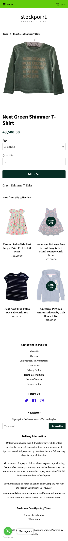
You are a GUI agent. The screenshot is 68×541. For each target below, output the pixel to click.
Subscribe (57, 426)
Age (4, 140)
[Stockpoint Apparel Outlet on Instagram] (42, 401)
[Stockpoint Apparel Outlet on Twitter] (26, 401)
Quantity (8, 155)
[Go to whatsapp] (8, 531)
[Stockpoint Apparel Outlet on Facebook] (34, 401)
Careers (34, 356)
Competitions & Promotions (34, 360)
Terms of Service (34, 379)
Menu (10, 4)
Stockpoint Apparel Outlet (37, 529)
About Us (34, 351)
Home (5, 33)
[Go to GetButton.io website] (8, 538)
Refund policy (34, 384)
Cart (63, 4)
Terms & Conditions (34, 374)
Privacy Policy (34, 370)
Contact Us (34, 365)
